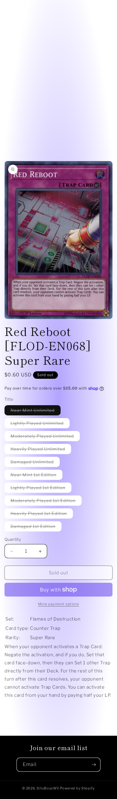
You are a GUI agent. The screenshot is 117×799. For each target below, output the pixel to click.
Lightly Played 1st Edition (40, 489)
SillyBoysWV (48, 788)
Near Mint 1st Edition (36, 476)
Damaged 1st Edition (36, 527)
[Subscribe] (93, 765)
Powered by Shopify (77, 788)
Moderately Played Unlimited (45, 437)
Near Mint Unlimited (35, 411)
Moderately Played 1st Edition (46, 502)
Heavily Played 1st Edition (41, 514)
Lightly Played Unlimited (40, 424)
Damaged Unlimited (35, 463)
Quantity (12, 539)
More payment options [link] (58, 604)
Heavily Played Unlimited (40, 450)
